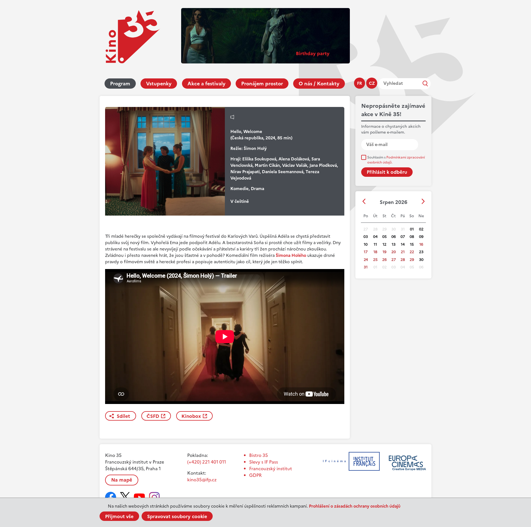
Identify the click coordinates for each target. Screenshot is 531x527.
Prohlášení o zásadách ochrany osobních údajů (354, 506)
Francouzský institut (270, 468)
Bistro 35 (258, 455)
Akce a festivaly (206, 83)
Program (120, 83)
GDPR (255, 475)
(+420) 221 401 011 (206, 462)
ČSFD (153, 416)
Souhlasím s (396, 160)
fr (359, 83)
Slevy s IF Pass (263, 462)
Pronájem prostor (262, 83)
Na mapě (121, 479)
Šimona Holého (291, 255)
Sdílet (123, 416)
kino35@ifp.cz (202, 479)
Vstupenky (158, 83)
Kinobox (191, 416)
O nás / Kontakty (319, 83)
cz (372, 83)
